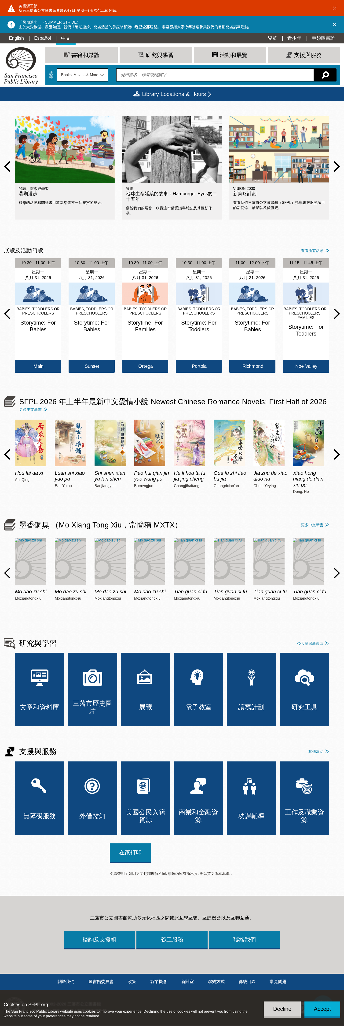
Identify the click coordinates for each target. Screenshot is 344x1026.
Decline (282, 1009)
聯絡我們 (244, 939)
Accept (322, 1009)
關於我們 (66, 981)
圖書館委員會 (101, 981)
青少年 (294, 38)
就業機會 (158, 981)
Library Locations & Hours (174, 94)
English (16, 38)
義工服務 (172, 939)
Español (42, 38)
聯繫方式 (216, 981)
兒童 (272, 38)
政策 (132, 981)
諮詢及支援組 (99, 939)
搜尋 (51, 75)
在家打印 (130, 852)
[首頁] (21, 66)
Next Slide (336, 166)
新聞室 (187, 981)
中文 (65, 38)
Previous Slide (7, 166)
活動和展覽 (234, 55)
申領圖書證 (323, 38)
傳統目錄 (247, 981)
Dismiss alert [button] (335, 8)
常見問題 (278, 981)
